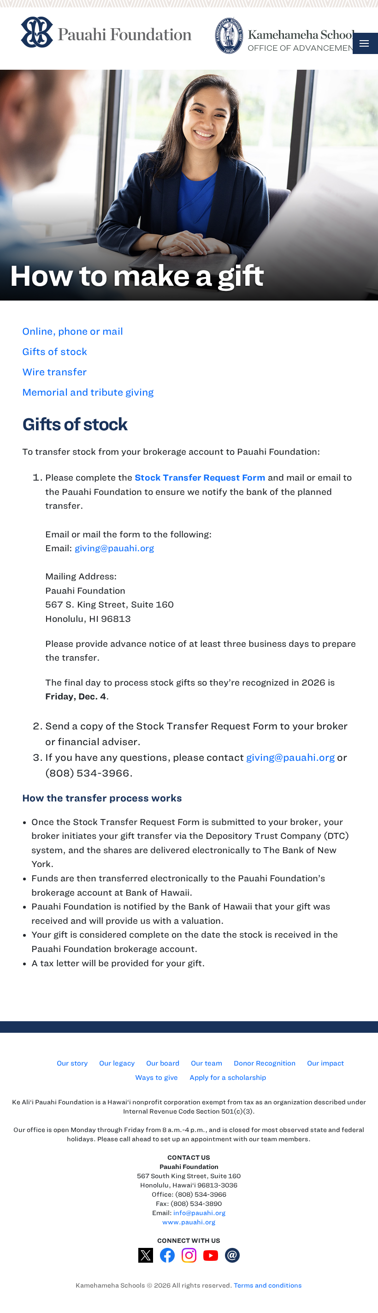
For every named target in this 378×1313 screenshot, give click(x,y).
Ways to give (156, 1077)
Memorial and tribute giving (88, 392)
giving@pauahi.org (114, 548)
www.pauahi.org (188, 1222)
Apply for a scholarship (227, 1077)
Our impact (325, 1063)
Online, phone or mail (72, 331)
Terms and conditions (268, 1285)
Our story (72, 1063)
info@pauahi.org (199, 1213)
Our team (206, 1063)
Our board (162, 1063)
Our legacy (117, 1063)
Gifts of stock (54, 351)
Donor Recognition (264, 1063)
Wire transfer (54, 372)
